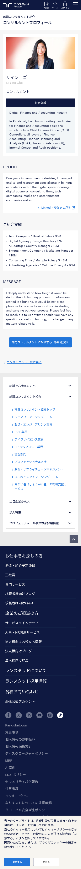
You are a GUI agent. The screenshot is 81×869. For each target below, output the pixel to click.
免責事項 (11, 732)
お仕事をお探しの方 (24, 555)
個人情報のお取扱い (20, 739)
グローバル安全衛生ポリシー (26, 810)
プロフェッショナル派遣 (31, 462)
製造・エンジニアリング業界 (33, 424)
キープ (55, 7)
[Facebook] (8, 715)
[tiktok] (60, 715)
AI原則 (10, 767)
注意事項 (11, 789)
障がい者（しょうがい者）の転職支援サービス (41, 486)
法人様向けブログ (18, 651)
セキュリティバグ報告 (21, 782)
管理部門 (20, 454)
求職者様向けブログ (20, 594)
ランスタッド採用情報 (26, 680)
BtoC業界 (21, 432)
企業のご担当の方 (21, 613)
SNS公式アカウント (20, 701)
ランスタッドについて (26, 670)
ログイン (65, 7)
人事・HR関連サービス (22, 632)
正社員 (10, 575)
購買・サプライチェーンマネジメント (39, 469)
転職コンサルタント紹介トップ (35, 409)
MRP (8, 760)
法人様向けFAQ (16, 660)
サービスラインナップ (21, 623)
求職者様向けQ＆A (19, 603)
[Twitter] (19, 715)
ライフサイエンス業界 (29, 439)
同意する (17, 861)
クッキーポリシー (18, 796)
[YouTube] (39, 715)
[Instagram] (50, 715)
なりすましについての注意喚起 (28, 803)
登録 (46, 7)
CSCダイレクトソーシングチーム (36, 477)
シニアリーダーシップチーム (33, 417)
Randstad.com (16, 725)
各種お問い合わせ (21, 691)
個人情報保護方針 (18, 746)
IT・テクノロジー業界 (29, 447)
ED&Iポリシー (15, 775)
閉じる (46, 861)
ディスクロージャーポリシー (26, 753)
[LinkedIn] (29, 715)
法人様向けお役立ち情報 (23, 642)
